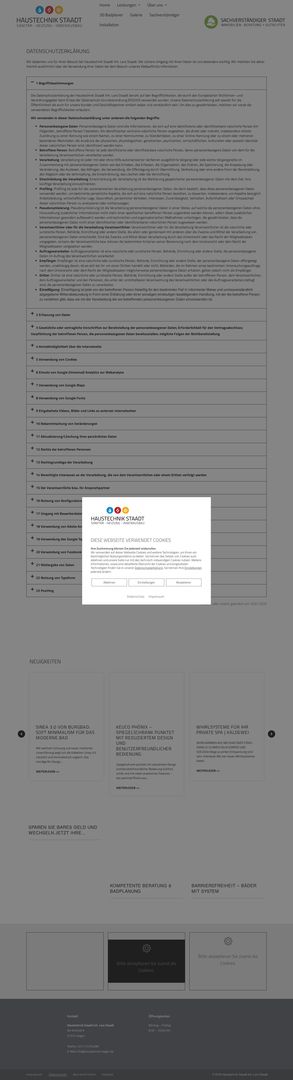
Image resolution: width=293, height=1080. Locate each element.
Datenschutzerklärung (149, 567)
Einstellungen (146, 582)
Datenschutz (135, 596)
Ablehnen (109, 582)
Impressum (156, 596)
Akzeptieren (183, 582)
